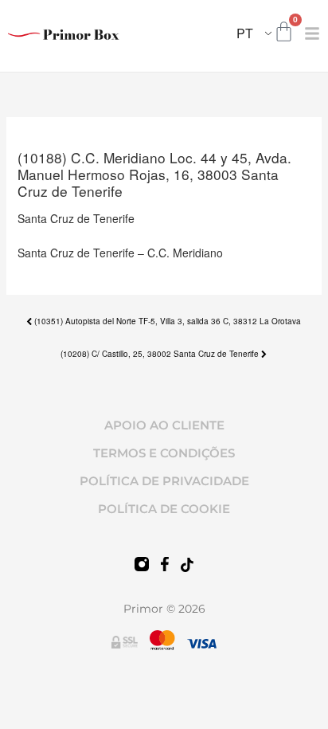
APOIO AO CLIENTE (164, 425)
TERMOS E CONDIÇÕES (164, 453)
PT (244, 33)
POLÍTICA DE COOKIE (164, 508)
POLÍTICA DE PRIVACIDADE (164, 480)
